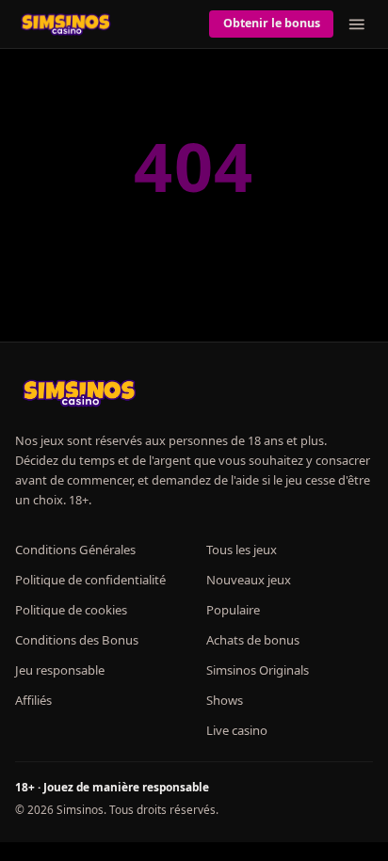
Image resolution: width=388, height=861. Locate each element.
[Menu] (357, 24)
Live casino (236, 730)
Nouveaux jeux (248, 579)
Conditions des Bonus (76, 639)
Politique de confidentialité (90, 579)
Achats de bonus (252, 639)
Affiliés (33, 700)
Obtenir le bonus (271, 23)
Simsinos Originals (257, 670)
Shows (224, 700)
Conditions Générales (75, 549)
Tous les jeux (241, 549)
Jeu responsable (60, 670)
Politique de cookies (71, 609)
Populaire (233, 609)
